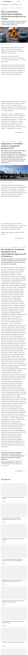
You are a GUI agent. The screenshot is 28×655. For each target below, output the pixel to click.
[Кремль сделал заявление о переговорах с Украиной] (14, 534)
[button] (14, 35)
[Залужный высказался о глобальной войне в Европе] (14, 493)
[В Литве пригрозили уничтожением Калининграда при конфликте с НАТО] (14, 513)
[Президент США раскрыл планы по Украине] (14, 637)
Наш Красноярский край (15, 247)
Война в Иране (14, 4)
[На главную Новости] (8, 1)
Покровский (14, 358)
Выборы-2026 (5, 4)
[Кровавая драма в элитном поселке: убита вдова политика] (14, 617)
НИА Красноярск (12, 141)
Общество (3, 9)
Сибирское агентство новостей (16, 7)
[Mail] (4, 1)
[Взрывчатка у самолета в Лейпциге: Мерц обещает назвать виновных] (14, 596)
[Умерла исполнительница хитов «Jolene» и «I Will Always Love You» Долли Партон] (14, 575)
